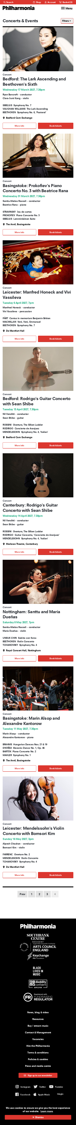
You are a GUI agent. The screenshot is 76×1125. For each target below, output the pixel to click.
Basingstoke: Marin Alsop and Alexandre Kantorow (31, 721)
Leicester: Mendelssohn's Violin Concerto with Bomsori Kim (33, 831)
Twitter (42, 1086)
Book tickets (55, 125)
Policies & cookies (38, 1059)
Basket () (67, 2)
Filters (65, 20)
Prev (22, 894)
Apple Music (44, 1094)
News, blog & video (38, 1012)
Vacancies (37, 1039)
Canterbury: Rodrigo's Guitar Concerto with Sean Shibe (30, 507)
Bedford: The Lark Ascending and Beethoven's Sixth (34, 81)
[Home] (18, 8)
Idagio (60, 1093)
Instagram (25, 1086)
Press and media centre (38, 1066)
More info (19, 125)
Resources (38, 1019)
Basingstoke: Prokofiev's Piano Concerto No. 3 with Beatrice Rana (35, 188)
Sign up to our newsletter (39, 1075)
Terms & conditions (37, 1052)
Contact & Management (38, 1032)
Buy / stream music (38, 1025)
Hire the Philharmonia (38, 1045)
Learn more (46, 1111)
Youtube (59, 1086)
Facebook (25, 1094)
